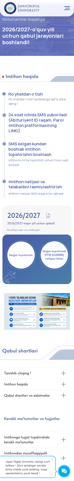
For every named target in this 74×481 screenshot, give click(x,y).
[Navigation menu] (67, 8)
